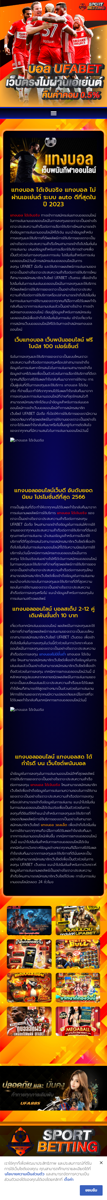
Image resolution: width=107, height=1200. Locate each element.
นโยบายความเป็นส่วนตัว (24, 1174)
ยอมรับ (91, 1190)
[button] (53, 113)
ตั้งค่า (69, 1179)
